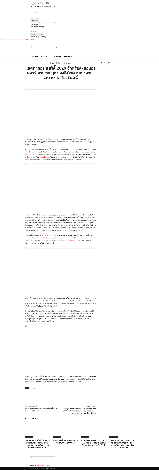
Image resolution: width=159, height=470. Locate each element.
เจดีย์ (94, 154)
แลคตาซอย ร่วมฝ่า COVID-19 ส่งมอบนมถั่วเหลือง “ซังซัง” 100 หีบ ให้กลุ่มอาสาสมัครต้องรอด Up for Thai (121, 444)
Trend (68, 56)
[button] (126, 48)
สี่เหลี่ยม (29, 157)
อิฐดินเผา (47, 157)
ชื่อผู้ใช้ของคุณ (35, 12)
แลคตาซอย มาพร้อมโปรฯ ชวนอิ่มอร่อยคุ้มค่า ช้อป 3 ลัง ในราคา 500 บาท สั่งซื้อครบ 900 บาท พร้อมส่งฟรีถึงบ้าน (37, 444)
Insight (56, 56)
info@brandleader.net (44, 466)
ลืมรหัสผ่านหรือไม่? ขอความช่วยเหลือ (43, 23)
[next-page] (80, 452)
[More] (48, 83)
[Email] (39, 83)
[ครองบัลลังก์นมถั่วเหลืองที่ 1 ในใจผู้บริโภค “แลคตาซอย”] (65, 430)
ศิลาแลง (41, 157)
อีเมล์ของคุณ (34, 32)
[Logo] (43, 47)
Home (35, 56)
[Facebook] (26, 83)
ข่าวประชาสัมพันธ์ (55, 63)
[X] (31, 83)
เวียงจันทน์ (43, 238)
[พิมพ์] (43, 83)
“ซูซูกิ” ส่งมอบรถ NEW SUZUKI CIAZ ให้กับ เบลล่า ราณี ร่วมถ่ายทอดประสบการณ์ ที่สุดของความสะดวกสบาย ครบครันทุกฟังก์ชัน (79, 411)
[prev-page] (101, 67)
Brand (45, 56)
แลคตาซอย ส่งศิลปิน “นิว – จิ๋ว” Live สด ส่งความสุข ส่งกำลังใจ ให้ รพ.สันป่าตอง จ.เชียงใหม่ (93, 442)
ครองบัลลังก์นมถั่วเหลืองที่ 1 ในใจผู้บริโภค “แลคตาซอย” (65, 441)
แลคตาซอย (32, 388)
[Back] (56, 3)
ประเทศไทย (70, 240)
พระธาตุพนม (60, 240)
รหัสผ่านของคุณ (35, 18)
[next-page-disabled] (102, 67)
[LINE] (35, 83)
